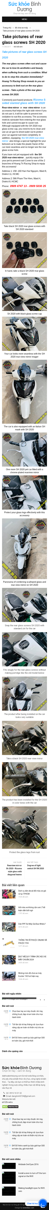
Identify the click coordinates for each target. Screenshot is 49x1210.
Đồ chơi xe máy (21, 28)
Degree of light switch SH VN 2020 (35, 867)
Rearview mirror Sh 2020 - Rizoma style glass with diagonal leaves (14, 870)
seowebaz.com (28, 1208)
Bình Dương (24, 6)
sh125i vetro (7, 1102)
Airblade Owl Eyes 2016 (28, 1164)
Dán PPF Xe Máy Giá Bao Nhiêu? (32, 924)
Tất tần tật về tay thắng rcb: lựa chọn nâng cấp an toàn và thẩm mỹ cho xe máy (28, 1027)
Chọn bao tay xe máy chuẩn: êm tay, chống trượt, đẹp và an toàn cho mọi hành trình (27, 1014)
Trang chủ (7, 28)
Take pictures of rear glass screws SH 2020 (21, 31)
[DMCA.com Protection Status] (10, 1107)
